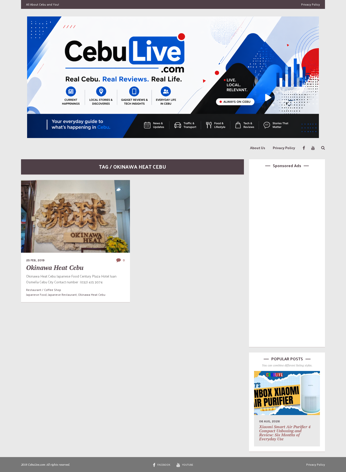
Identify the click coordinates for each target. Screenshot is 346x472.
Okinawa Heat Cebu (55, 267)
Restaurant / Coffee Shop (43, 289)
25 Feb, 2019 (35, 260)
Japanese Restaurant (62, 294)
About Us (257, 148)
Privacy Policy (310, 4)
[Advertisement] (287, 257)
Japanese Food (36, 294)
